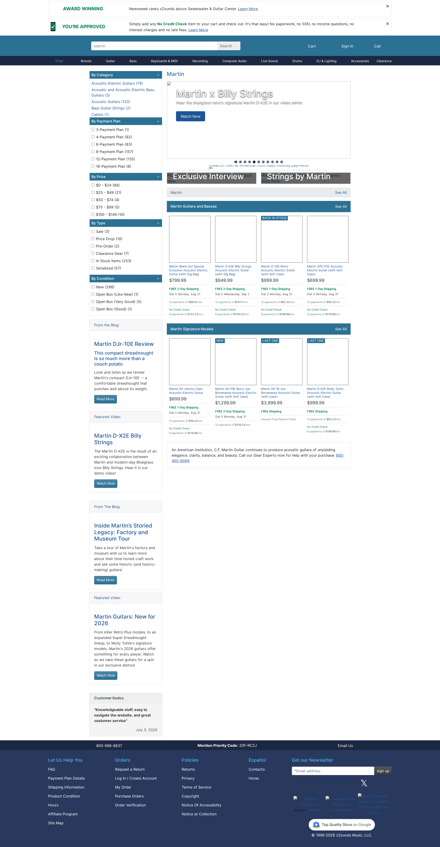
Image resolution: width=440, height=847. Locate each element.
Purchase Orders (129, 796)
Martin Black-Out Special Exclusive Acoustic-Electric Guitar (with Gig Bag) (188, 270)
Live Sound (269, 61)
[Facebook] (319, 785)
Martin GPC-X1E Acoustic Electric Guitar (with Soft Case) (325, 270)
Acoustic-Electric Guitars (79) (117, 83)
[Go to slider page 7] (268, 162)
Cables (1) (100, 114)
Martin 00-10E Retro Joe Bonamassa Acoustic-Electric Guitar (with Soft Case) (235, 392)
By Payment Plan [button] (125, 121)
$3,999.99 (271, 402)
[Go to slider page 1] (240, 162)
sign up (383, 771)
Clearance (384, 61)
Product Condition (64, 796)
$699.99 (315, 280)
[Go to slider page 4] (254, 162)
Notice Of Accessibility (201, 805)
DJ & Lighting (326, 61)
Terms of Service (196, 787)
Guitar (110, 61)
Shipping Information (66, 787)
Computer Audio (234, 61)
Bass (133, 61)
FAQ (51, 769)
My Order (123, 787)
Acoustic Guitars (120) (110, 101)
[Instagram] (341, 785)
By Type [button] (125, 223)
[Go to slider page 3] (249, 162)
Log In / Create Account (136, 778)
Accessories (360, 61)
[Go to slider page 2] (245, 162)
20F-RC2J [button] (227, 745)
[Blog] (297, 785)
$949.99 (224, 280)
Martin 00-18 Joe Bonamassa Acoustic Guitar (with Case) (280, 392)
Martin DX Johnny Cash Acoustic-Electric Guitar (186, 390)
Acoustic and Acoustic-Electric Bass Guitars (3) (122, 92)
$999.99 (269, 280)
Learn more (248, 8)
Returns (188, 769)
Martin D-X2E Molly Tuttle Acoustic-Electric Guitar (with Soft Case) (325, 392)
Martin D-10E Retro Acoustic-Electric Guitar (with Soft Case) (278, 270)
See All (341, 192)
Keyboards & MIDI (164, 61)
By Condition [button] (125, 278)
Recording (200, 61)
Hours (53, 805)
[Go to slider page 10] (281, 162)
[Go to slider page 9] (277, 162)
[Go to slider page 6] (263, 162)
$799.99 (177, 280)
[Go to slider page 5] (258, 162)
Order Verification (130, 805)
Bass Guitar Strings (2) (111, 108)
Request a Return (130, 769)
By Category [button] (125, 75)
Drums (297, 61)
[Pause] (235, 162)
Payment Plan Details (66, 778)
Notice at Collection (199, 814)
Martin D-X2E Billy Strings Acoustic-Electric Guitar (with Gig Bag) (233, 270)
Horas (254, 778)
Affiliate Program (63, 814)
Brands (86, 61)
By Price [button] (125, 176)
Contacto (257, 769)
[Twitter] (364, 785)
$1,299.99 (225, 402)
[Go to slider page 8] (272, 162)
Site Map (55, 823)
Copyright (190, 796)
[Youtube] (386, 785)
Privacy (188, 778)
